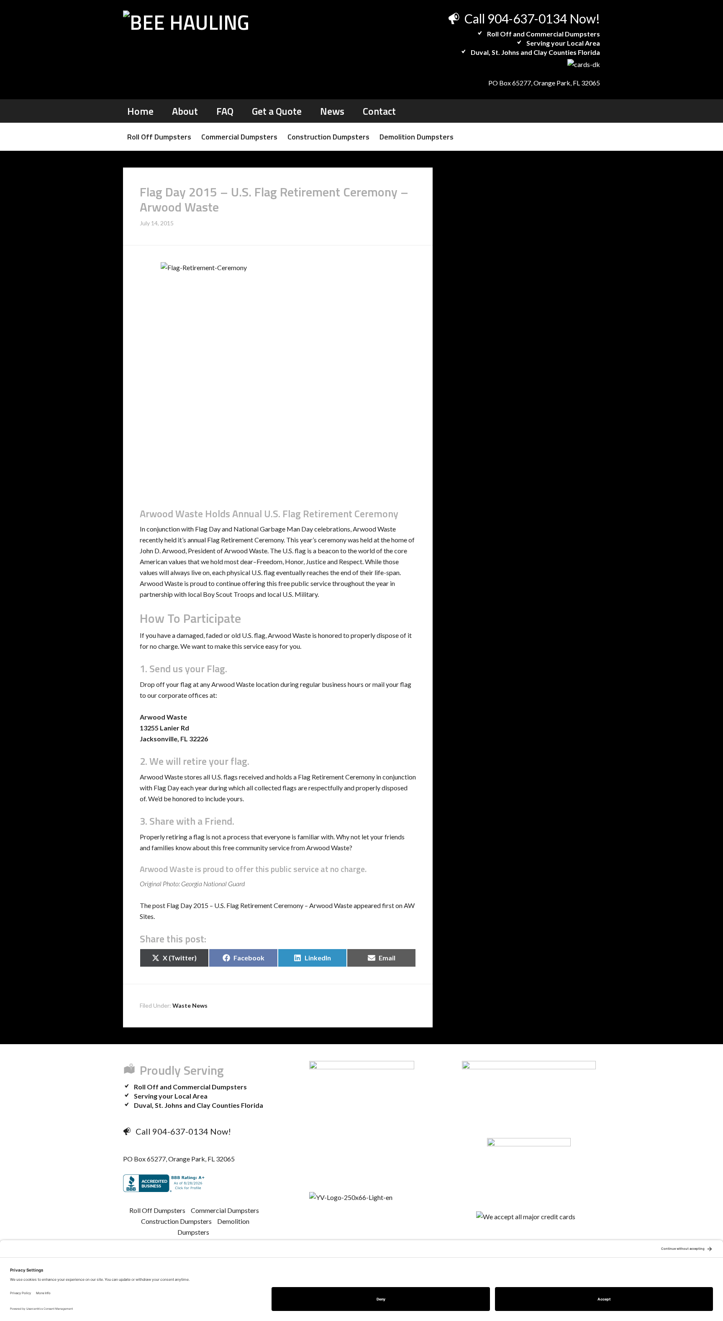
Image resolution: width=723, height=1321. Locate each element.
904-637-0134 (527, 18)
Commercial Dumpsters (225, 1210)
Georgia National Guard (213, 884)
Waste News (190, 1005)
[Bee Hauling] (186, 22)
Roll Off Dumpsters (157, 1210)
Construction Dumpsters (176, 1221)
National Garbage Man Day (273, 529)
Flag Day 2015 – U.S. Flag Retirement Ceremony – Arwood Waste (259, 905)
